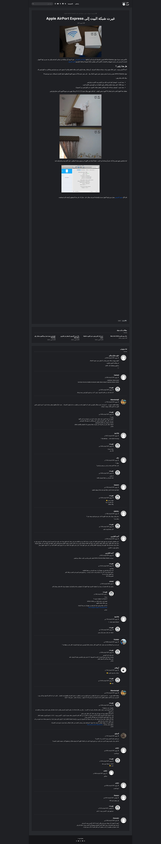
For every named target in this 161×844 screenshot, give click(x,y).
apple (119, 320)
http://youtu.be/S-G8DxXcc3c (95, 724)
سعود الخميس (119, 197)
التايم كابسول (71, 62)
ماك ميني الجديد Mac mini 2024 (118, 336)
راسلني (77, 3)
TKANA (116, 639)
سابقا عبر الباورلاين (80, 59)
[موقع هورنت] (126, 4)
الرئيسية (93, 13)
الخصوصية (70, 3)
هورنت (111, 387)
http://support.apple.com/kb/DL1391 (97, 607)
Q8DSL (116, 511)
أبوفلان (117, 668)
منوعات (89, 13)
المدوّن (117, 733)
